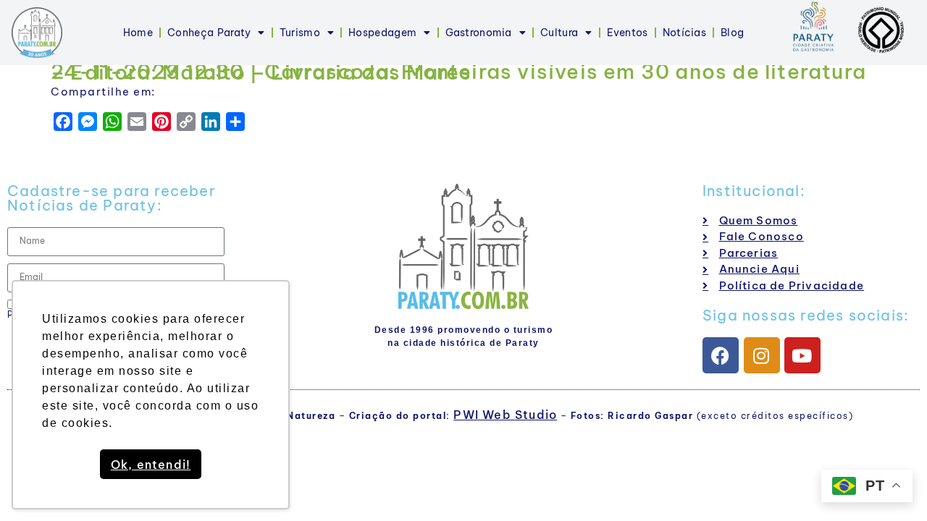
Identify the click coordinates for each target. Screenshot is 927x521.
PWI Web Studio (505, 414)
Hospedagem (382, 32)
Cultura (559, 32)
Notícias (684, 32)
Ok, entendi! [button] (150, 464)
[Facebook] (720, 355)
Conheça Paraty (209, 32)
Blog (732, 32)
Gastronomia (478, 32)
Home (138, 32)
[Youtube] (802, 355)
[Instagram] (762, 355)
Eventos (627, 32)
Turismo (300, 32)
